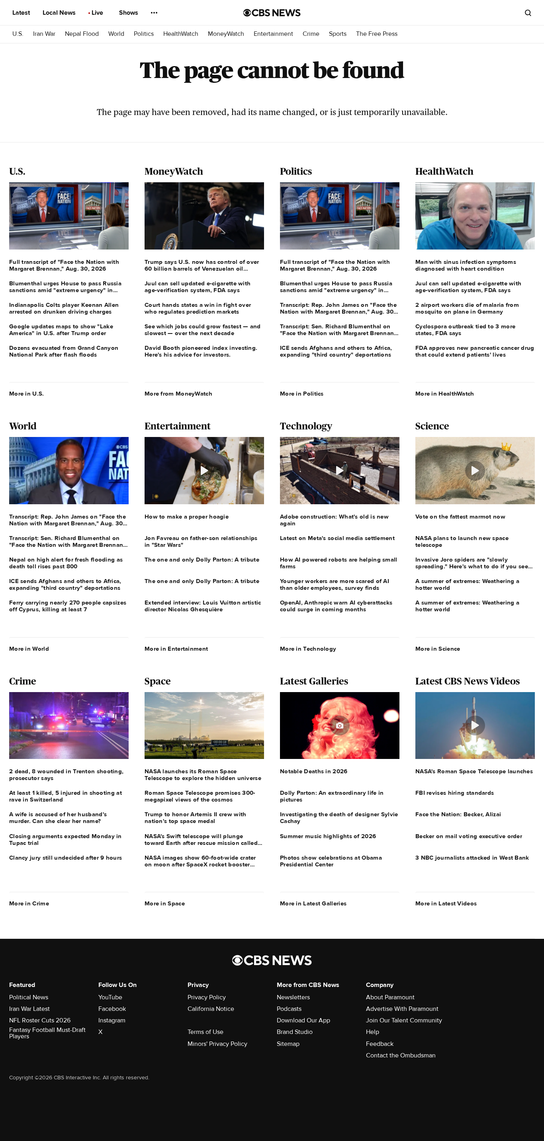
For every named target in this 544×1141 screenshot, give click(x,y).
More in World (29, 648)
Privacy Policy (207, 997)
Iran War (44, 34)
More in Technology (308, 648)
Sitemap (288, 1044)
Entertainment (273, 34)
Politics (144, 34)
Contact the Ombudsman (401, 1055)
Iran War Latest (29, 1009)
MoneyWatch (226, 34)
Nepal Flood (82, 34)
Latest (21, 13)
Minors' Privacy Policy (217, 1044)
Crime (311, 34)
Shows (129, 13)
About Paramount (390, 997)
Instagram (111, 1020)
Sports (337, 34)
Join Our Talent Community (404, 1020)
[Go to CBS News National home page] (272, 13)
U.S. (17, 34)
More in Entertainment (176, 648)
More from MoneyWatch (178, 393)
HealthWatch (180, 34)
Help (372, 1032)
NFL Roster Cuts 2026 (39, 1020)
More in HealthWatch (444, 393)
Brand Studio (295, 1032)
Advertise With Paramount (402, 1009)
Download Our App (303, 1020)
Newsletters (293, 997)
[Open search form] (528, 12)
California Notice (211, 1009)
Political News (28, 997)
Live (98, 13)
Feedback (379, 1044)
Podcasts (289, 1009)
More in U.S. (26, 393)
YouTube (110, 997)
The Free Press (376, 34)
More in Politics (302, 393)
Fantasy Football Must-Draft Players (47, 1033)
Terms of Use (205, 1032)
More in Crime (29, 903)
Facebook (112, 1009)
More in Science (437, 648)
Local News (60, 13)
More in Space (165, 903)
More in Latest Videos (446, 903)
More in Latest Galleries (313, 903)
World (116, 34)
